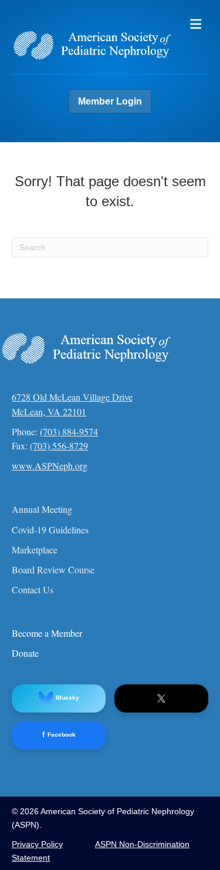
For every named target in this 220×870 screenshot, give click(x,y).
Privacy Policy (37, 844)
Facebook (59, 734)
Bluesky (67, 697)
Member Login (110, 101)
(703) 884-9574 (69, 431)
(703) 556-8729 (59, 445)
